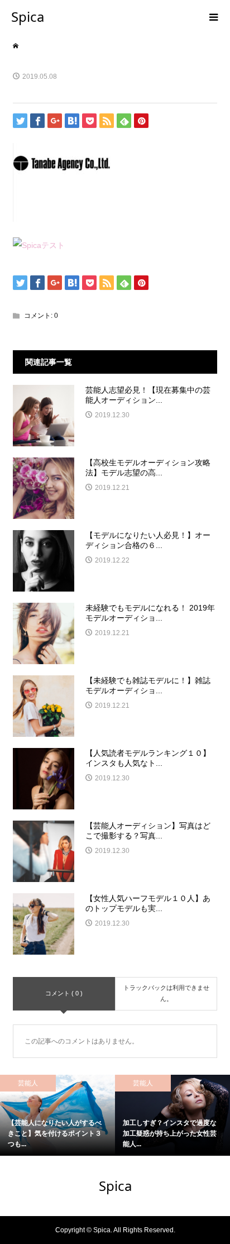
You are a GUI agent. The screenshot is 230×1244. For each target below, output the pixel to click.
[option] (130, 1115)
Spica (27, 16)
